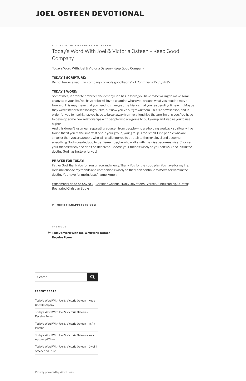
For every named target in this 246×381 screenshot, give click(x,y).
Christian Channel (97, 45)
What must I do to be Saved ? (72, 184)
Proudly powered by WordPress (54, 372)
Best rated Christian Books (71, 188)
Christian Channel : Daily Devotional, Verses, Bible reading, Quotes (142, 184)
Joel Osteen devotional (90, 13)
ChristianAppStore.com (76, 205)
